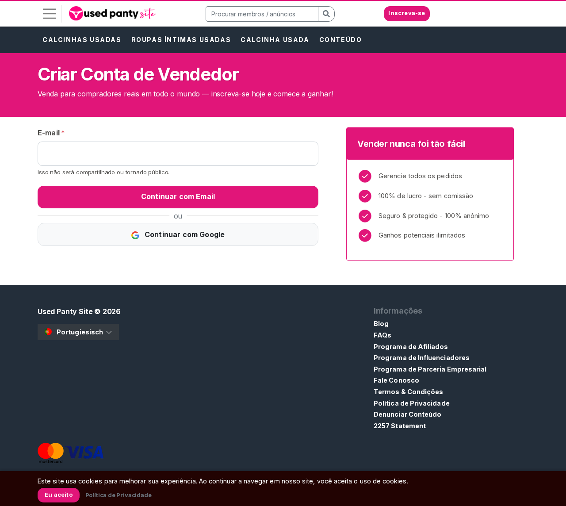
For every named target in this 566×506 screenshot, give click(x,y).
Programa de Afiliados (411, 346)
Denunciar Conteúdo (407, 414)
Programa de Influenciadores (422, 357)
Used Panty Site (65, 311)
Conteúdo (340, 39)
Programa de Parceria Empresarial (430, 369)
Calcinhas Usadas (82, 39)
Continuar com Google (184, 234)
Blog (381, 323)
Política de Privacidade (412, 403)
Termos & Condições (408, 391)
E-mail (51, 132)
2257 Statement (400, 425)
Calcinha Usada (275, 39)
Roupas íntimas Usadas (181, 39)
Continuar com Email (178, 196)
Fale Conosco (396, 380)
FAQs (382, 335)
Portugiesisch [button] (79, 332)
